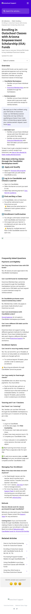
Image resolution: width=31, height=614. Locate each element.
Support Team (9, 491)
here (8, 124)
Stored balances (7, 317)
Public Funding (16, 21)
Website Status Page (21, 605)
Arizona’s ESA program (18, 171)
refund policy (16, 497)
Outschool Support (16, 338)
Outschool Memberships (15, 88)
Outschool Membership (15, 140)
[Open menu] (27, 3)
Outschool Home (8, 605)
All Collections (6, 21)
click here (20, 485)
